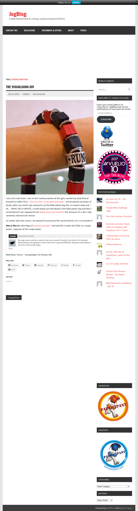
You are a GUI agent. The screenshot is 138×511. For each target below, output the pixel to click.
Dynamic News (125, 508)
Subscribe (106, 119)
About (71, 30)
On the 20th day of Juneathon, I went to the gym (118, 254)
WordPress (110, 508)
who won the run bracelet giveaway (47, 201)
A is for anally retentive (117, 263)
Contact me (11, 30)
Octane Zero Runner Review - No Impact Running (115, 274)
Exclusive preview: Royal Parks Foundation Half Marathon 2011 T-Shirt (117, 226)
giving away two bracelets (52, 212)
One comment (39, 94)
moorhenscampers (42, 225)
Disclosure (29, 30)
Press (83, 30)
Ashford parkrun (114, 244)
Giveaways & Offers (51, 30)
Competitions (14, 297)
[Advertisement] (69, 55)
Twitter (76, 2)
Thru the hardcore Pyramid (119, 216)
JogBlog (17, 14)
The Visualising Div (20, 87)
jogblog (26, 94)
